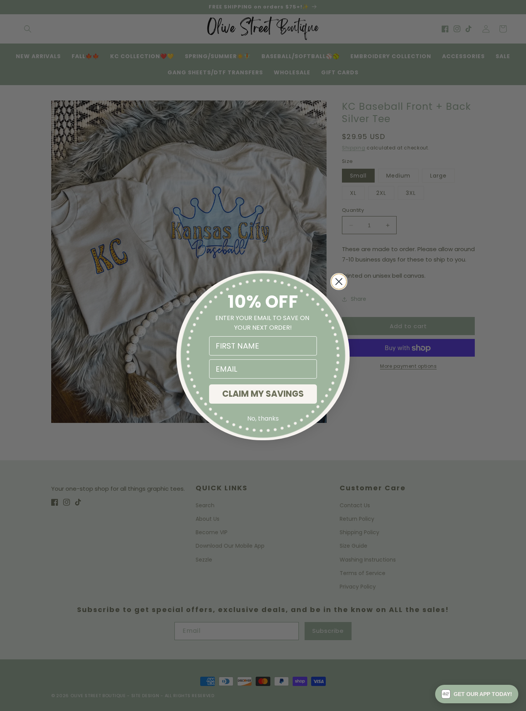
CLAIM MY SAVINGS (263, 394)
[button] (476, 694)
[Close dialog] (339, 281)
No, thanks (263, 418)
